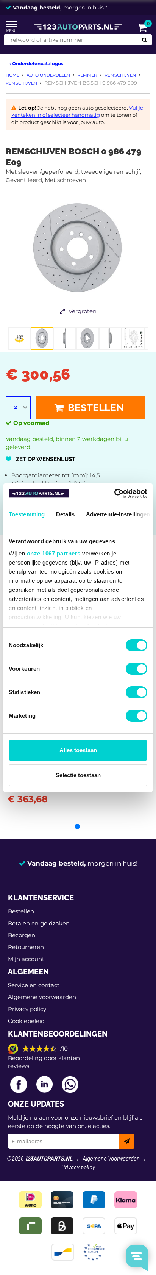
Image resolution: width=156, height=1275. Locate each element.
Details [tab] (65, 514)
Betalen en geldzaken (39, 923)
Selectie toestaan (78, 775)
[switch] (136, 669)
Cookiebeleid (26, 1020)
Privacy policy (27, 1009)
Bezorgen (21, 935)
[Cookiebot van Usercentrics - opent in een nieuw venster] (114, 494)
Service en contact (33, 985)
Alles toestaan (78, 750)
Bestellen (95, 407)
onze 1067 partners (54, 553)
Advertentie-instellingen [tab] (118, 514)
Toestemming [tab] (27, 514)
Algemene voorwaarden (42, 997)
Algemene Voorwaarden (111, 1159)
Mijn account (26, 959)
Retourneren (26, 946)
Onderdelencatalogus (37, 63)
